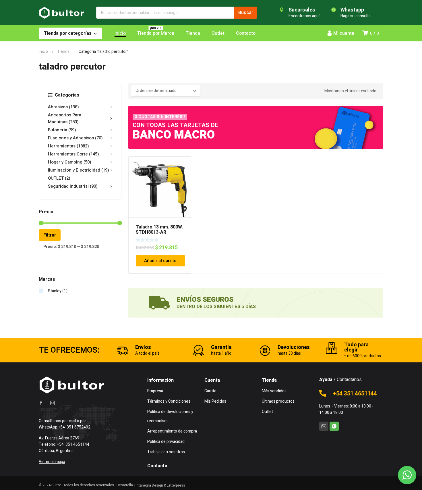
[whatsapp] (334, 426)
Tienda (63, 52)
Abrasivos (63, 107)
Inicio (43, 52)
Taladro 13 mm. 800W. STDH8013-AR (159, 230)
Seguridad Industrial (73, 186)
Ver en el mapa (52, 462)
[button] (407, 475)
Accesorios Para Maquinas (64, 118)
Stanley (54, 291)
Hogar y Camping (69, 162)
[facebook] (41, 403)
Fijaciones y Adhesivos (75, 138)
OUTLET (59, 178)
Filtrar (49, 235)
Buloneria (62, 130)
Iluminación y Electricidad (78, 170)
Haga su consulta (355, 16)
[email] (323, 426)
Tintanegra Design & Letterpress (159, 485)
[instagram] (52, 403)
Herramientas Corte (73, 154)
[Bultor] (62, 12)
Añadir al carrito (160, 261)
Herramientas (68, 146)
